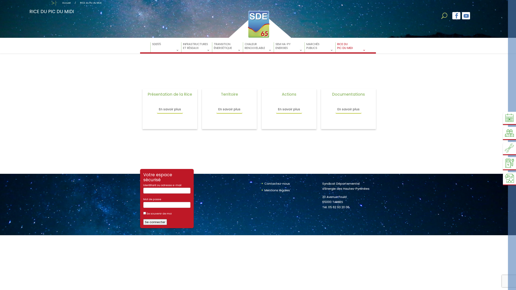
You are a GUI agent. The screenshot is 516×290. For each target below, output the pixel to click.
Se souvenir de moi (159, 213)
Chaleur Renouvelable (255, 46)
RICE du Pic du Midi (345, 46)
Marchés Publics (312, 46)
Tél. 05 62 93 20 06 (335, 207)
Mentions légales (277, 190)
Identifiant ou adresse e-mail (162, 185)
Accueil (66, 2)
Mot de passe (152, 199)
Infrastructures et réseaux (195, 46)
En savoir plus (170, 109)
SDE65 (156, 44)
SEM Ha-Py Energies (283, 46)
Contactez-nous (277, 183)
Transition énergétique (223, 46)
